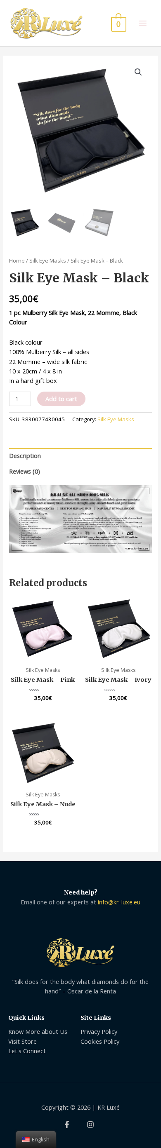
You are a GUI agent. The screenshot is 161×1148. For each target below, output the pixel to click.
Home (17, 260)
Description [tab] (25, 455)
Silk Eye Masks (47, 260)
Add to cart (61, 398)
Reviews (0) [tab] (24, 471)
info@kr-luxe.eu (119, 902)
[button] (138, 72)
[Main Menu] (142, 23)
